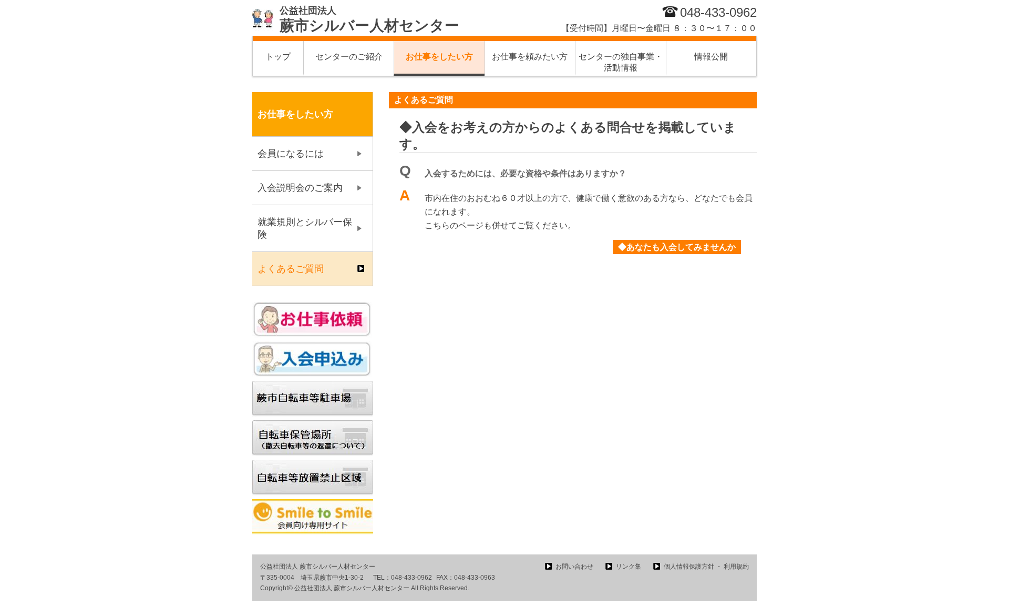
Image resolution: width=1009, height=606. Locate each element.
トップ (278, 56)
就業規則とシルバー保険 (305, 228)
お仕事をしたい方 (439, 56)
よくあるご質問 (291, 269)
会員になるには (291, 153)
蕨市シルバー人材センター (369, 19)
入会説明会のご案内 (300, 188)
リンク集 (628, 566)
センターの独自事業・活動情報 (621, 62)
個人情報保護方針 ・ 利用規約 (706, 566)
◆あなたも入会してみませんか (677, 247)
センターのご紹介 (349, 56)
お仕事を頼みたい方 (530, 56)
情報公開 (711, 56)
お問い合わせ (574, 566)
